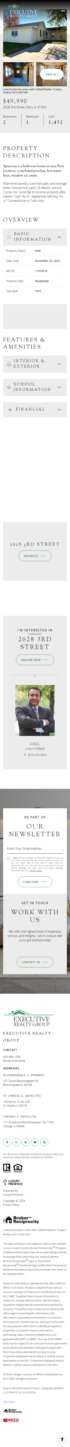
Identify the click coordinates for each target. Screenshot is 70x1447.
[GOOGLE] (44, 1142)
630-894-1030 (12, 1057)
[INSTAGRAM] (16, 1142)
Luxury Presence (13, 1194)
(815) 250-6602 (37, 755)
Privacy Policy (36, 870)
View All (51, 74)
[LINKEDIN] (26, 1142)
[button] (35, 962)
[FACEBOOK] (7, 1142)
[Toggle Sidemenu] (63, 11)
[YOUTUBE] (35, 1142)
